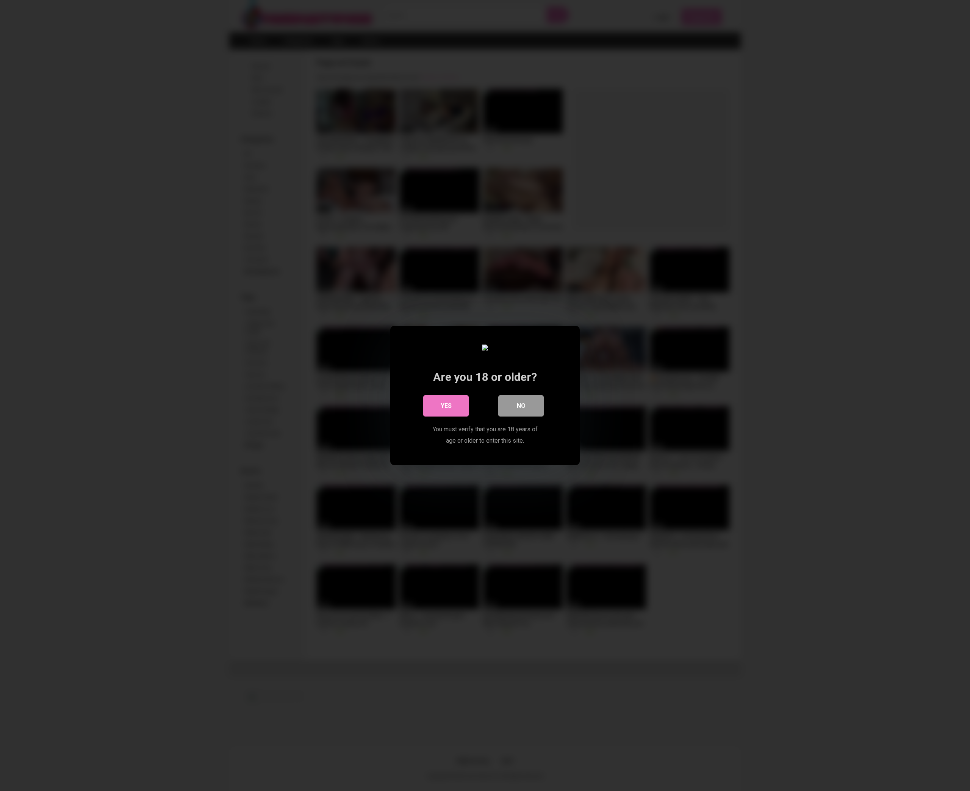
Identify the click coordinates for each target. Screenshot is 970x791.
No (521, 405)
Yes (446, 405)
